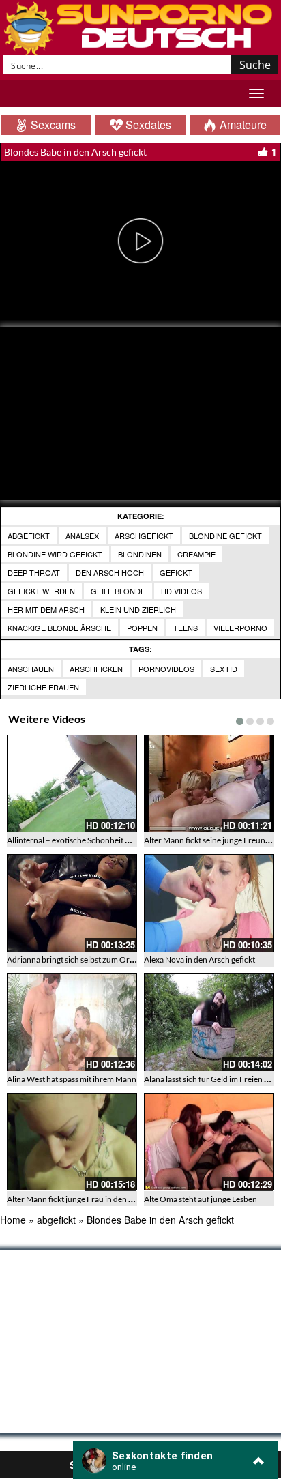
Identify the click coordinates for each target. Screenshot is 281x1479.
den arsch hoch (110, 572)
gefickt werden (41, 590)
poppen (142, 627)
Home (13, 1220)
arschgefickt (144, 535)
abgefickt (29, 535)
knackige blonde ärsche (59, 627)
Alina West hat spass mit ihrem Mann (71, 1079)
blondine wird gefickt (55, 553)
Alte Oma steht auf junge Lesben (200, 1199)
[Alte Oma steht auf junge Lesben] (209, 1141)
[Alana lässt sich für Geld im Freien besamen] (209, 1022)
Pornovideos (166, 668)
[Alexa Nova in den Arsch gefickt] (209, 903)
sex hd (223, 668)
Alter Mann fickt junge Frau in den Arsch (78, 1199)
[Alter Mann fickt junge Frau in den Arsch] (72, 1141)
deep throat (34, 572)
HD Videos (181, 590)
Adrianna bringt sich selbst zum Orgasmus (81, 959)
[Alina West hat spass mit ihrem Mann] (72, 1022)
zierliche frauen (43, 687)
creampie (196, 553)
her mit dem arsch (46, 609)
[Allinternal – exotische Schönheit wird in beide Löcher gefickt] (72, 783)
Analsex (82, 535)
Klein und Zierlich (138, 609)
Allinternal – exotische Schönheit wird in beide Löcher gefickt (114, 840)
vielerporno (240, 627)
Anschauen (31, 668)
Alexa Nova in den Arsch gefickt (199, 959)
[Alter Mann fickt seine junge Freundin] (209, 783)
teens (185, 627)
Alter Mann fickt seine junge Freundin (210, 840)
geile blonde (118, 590)
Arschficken (96, 668)
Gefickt (176, 572)
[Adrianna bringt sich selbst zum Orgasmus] (72, 903)
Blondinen (140, 553)
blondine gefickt (225, 535)
